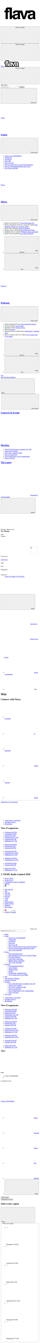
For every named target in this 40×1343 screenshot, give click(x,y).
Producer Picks (20, 328)
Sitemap (7, 884)
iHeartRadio (8, 824)
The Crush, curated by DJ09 (13, 453)
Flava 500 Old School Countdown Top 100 (18, 449)
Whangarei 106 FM (11, 832)
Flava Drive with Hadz (28, 230)
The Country (9, 907)
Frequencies (8, 157)
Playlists (7, 982)
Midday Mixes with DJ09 (30, 232)
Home (6, 657)
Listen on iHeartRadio (7, 1101)
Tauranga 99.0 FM (10, 839)
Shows (7, 952)
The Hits (7, 893)
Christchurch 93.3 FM (11, 837)
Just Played (8, 159)
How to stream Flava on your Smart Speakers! (19, 165)
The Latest (8, 994)
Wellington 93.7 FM (11, 841)
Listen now (4, 559)
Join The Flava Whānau (8, 377)
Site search (4, 85)
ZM (6, 891)
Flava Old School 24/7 (27, 223)
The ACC (8, 895)
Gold (6, 900)
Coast (6, 898)
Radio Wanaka (9, 903)
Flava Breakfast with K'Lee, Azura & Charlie (21, 225)
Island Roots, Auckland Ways (18, 973)
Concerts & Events (10, 980)
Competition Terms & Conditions (15, 882)
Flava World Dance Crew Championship (17, 456)
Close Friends (19, 326)
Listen (6, 936)
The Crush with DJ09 (11, 168)
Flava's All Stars (10, 458)
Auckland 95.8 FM (10, 834)
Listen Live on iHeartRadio (13, 156)
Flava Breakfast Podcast (28, 324)
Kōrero (13, 329)
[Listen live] (15, 1099)
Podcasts (7, 964)
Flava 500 (8, 161)
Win (2, 375)
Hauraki (7, 896)
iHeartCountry (9, 902)
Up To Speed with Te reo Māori (18, 975)
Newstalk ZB (9, 889)
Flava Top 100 (9, 163)
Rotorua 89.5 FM (10, 836)
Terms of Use (9, 880)
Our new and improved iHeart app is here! (18, 166)
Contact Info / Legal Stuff (12, 820)
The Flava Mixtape (24, 228)
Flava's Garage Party (11, 455)
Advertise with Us (10, 822)
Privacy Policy (9, 878)
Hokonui (7, 905)
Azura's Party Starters (11, 451)
